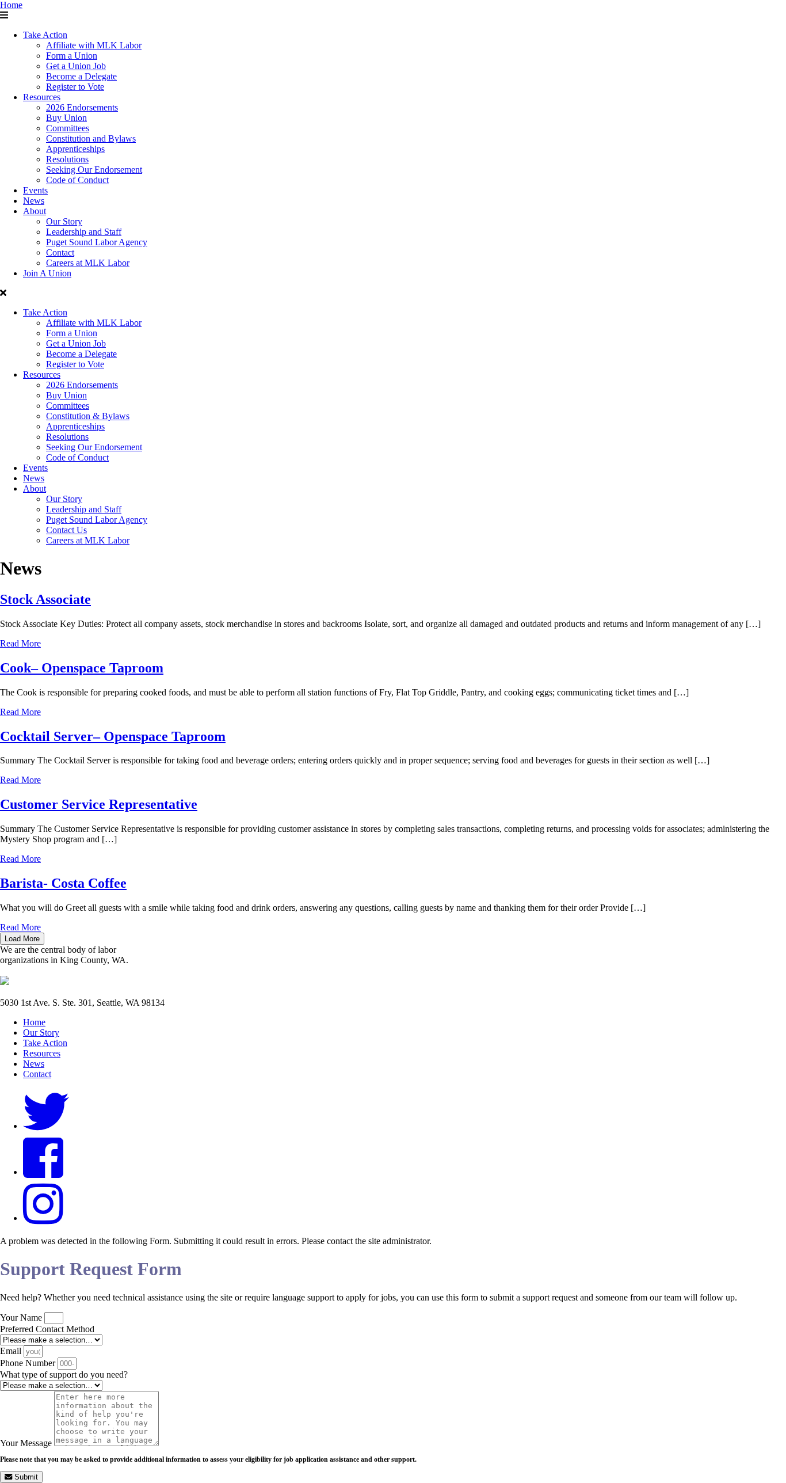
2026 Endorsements (82, 107)
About (34, 211)
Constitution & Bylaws (87, 416)
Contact (60, 252)
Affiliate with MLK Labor (94, 45)
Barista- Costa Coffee (63, 883)
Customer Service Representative (98, 804)
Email (12, 1351)
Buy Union (66, 118)
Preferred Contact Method (47, 1329)
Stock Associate (45, 599)
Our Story (64, 221)
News (33, 201)
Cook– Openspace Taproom (81, 667)
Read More (20, 643)
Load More (22, 938)
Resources (41, 97)
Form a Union (71, 55)
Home (11, 5)
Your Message (27, 1443)
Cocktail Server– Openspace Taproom (113, 736)
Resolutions (67, 159)
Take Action (45, 35)
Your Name (22, 1317)
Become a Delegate (81, 76)
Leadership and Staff (83, 232)
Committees (67, 128)
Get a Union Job (76, 66)
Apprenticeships (75, 149)
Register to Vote (75, 87)
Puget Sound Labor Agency (96, 242)
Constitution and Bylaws (91, 138)
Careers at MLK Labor (87, 263)
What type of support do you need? (64, 1374)
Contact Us (66, 530)
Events (35, 190)
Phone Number (29, 1363)
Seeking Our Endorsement (94, 169)
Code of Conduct (77, 180)
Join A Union (47, 273)
